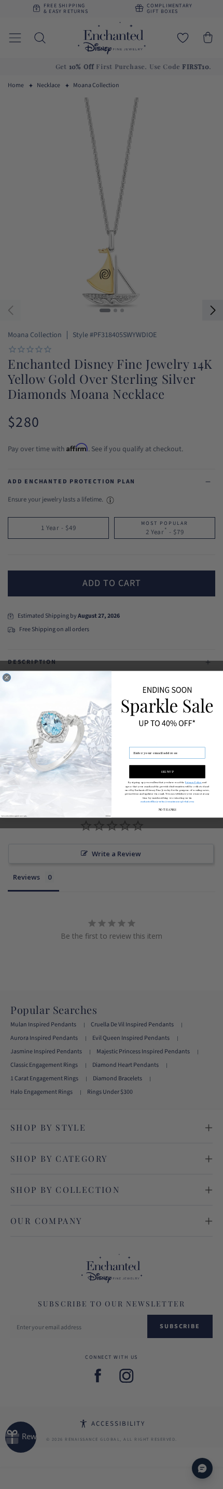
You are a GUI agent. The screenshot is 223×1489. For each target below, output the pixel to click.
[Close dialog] (6, 677)
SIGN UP (167, 772)
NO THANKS (167, 810)
